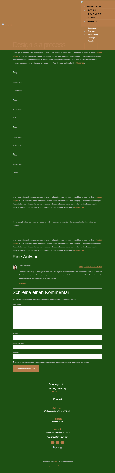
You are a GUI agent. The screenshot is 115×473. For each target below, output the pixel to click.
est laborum (79, 63)
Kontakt (92, 21)
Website (16, 352)
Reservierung (94, 14)
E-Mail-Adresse (19, 343)
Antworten (23, 283)
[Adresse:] (57, 403)
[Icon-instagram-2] (57, 442)
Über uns (92, 10)
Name (15, 333)
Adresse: (57, 408)
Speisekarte (94, 6)
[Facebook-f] (52, 442)
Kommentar (17, 304)
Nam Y (56, 461)
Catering (92, 18)
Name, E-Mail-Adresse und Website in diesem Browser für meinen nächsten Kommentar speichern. (51, 362)
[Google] (62, 442)
